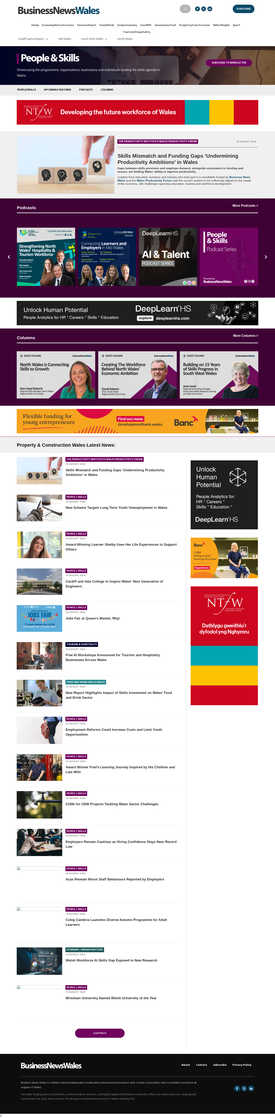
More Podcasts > (245, 205)
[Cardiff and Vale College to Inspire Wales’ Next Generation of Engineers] (39, 581)
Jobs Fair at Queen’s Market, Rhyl (93, 618)
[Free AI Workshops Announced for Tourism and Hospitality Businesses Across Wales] (39, 656)
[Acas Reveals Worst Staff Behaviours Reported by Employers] (39, 881)
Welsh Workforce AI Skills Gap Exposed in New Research (111, 960)
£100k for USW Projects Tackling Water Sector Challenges (112, 804)
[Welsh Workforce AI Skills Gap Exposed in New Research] (39, 961)
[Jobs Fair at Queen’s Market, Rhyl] (39, 618)
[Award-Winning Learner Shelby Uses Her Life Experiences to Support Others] (39, 545)
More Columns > (245, 335)
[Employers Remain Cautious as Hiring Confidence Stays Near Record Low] (39, 842)
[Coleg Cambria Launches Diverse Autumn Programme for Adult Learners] (39, 922)
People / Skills (76, 497)
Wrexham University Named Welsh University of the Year (111, 998)
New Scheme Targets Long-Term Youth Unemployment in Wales (116, 508)
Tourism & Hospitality (82, 644)
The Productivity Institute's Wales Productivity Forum (158, 141)
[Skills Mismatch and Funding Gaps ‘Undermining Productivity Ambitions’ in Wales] (65, 164)
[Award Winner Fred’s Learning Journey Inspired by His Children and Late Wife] (39, 767)
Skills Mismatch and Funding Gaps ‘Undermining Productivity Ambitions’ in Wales (178, 159)
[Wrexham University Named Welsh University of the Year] (39, 1000)
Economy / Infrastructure (85, 950)
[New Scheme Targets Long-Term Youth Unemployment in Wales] (39, 508)
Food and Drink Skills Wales (86, 682)
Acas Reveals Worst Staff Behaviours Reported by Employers (115, 879)
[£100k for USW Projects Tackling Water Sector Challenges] (39, 805)
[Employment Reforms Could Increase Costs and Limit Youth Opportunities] (39, 730)
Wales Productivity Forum (154, 180)
